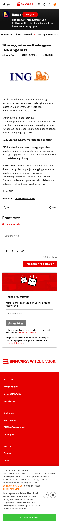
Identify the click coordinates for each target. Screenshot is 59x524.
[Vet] (7, 251)
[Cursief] (12, 251)
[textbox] (29, 240)
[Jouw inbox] (44, 4)
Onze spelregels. (11, 224)
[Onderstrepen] (17, 251)
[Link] (22, 251)
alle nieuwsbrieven (26, 332)
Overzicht (6, 34)
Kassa (16, 14)
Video (18, 34)
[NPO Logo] (55, 4)
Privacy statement (14, 343)
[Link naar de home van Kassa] (6, 14)
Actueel (27, 34)
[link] (25, 198)
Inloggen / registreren (40, 263)
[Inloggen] (49, 4)
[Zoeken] (39, 4)
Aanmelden (15, 323)
